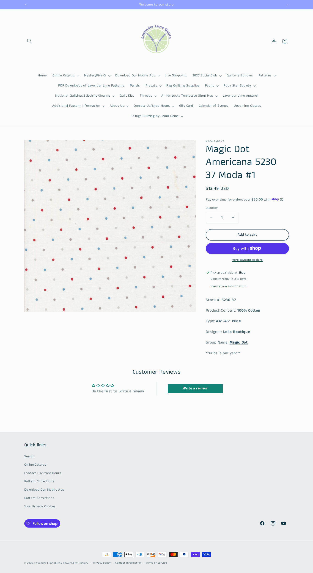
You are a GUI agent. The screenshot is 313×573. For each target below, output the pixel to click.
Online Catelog (35, 464)
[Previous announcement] (26, 4)
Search (29, 456)
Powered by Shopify (75, 563)
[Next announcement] (287, 4)
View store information (229, 286)
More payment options (247, 260)
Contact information (128, 563)
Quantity (212, 208)
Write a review (195, 388)
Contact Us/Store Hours (42, 473)
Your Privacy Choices (40, 506)
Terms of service (156, 563)
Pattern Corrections (39, 481)
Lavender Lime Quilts (48, 563)
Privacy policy (102, 563)
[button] (29, 41)
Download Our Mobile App (44, 489)
